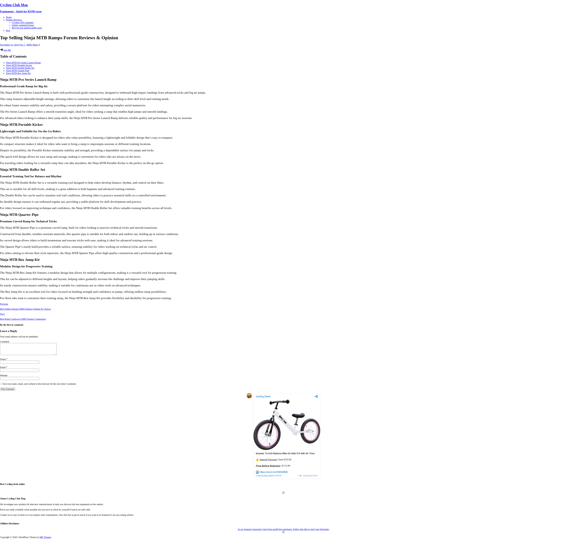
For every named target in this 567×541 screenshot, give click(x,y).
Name (3, 359)
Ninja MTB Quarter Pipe (17, 70)
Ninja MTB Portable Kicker (19, 65)
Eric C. (22, 45)
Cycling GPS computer (23, 22)
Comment (4, 341)
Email (3, 367)
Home (9, 17)
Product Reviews (14, 20)
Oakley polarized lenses (23, 25)
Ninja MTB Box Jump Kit (18, 73)
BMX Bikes (32, 45)
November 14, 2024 (9, 45)
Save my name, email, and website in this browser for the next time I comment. (39, 384)
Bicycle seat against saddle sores (27, 28)
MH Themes (45, 537)
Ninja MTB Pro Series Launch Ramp (23, 62)
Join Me (7, 50)
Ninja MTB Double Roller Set (20, 68)
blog (8, 30)
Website (3, 375)
